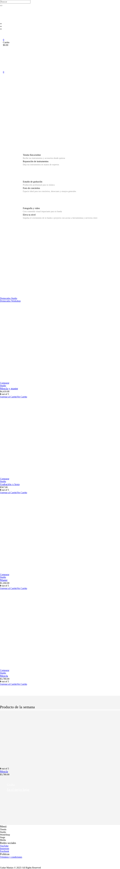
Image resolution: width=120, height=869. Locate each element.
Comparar (4, 383)
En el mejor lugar (18, 789)
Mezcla (4, 675)
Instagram (4, 848)
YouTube (4, 846)
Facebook (4, 851)
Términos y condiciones (11, 857)
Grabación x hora (9, 484)
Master (3, 580)
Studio (3, 385)
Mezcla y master (9, 388)
